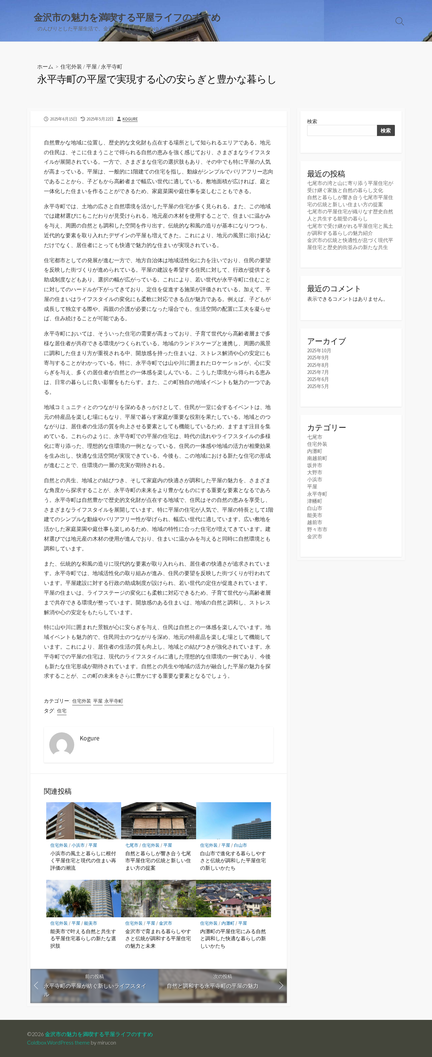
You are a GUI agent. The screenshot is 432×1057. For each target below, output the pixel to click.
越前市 (314, 522)
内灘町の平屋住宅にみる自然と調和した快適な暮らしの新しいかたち (233, 938)
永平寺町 (112, 66)
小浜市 (78, 845)
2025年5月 (318, 386)
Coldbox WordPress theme (58, 1042)
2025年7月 (318, 372)
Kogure (130, 118)
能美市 (90, 923)
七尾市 (131, 845)
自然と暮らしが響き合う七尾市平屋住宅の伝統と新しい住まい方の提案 (158, 860)
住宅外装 (71, 66)
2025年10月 (319, 350)
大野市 (314, 472)
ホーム (45, 66)
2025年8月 (318, 365)
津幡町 (314, 501)
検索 (312, 121)
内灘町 (228, 923)
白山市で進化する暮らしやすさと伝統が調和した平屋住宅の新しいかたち (233, 860)
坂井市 (314, 465)
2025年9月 (318, 357)
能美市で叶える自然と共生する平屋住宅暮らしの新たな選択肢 (83, 938)
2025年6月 (318, 379)
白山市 (240, 845)
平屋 (91, 66)
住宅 (61, 711)
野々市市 (317, 529)
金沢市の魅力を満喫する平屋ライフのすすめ (99, 1034)
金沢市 (165, 923)
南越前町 (317, 458)
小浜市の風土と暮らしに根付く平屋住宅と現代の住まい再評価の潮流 (83, 860)
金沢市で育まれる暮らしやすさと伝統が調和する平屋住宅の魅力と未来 (158, 938)
